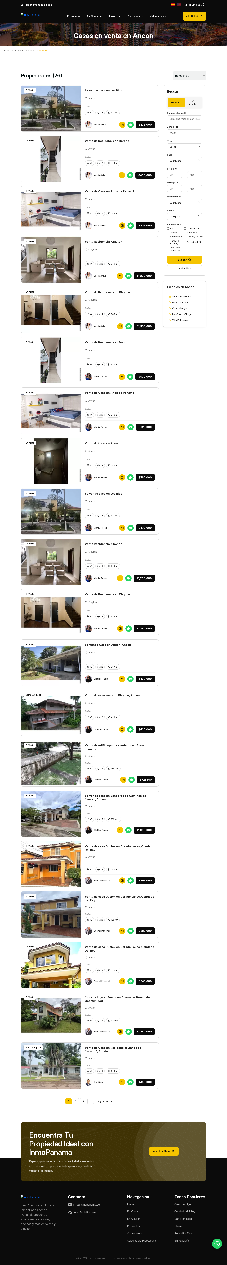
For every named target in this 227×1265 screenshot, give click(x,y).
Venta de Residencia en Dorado (107, 141)
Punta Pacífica (183, 1233)
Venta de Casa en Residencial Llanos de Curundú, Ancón (113, 1049)
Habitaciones (174, 196)
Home (7, 50)
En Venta (72, 16)
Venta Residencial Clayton (103, 241)
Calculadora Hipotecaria (141, 1240)
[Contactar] (122, 125)
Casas (31, 50)
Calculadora (157, 16)
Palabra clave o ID (176, 113)
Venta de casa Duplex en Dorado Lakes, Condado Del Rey (119, 848)
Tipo (169, 141)
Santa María (181, 1240)
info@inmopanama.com (38, 5)
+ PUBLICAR (192, 16)
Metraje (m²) (173, 182)
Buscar (182, 259)
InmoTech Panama (84, 1212)
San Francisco (183, 1218)
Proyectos (114, 16)
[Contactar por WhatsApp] (217, 1244)
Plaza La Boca (180, 302)
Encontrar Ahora (161, 1151)
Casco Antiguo (183, 1204)
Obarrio (178, 1226)
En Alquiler (93, 16)
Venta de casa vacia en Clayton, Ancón (112, 695)
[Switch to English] (179, 4)
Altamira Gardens (181, 296)
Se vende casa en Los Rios (103, 90)
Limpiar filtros (184, 268)
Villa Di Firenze (180, 320)
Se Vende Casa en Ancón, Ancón (108, 644)
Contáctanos (135, 16)
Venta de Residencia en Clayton (107, 292)
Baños (170, 210)
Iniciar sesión (194, 5)
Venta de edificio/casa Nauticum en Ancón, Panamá (115, 747)
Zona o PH (172, 126)
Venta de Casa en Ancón (102, 443)
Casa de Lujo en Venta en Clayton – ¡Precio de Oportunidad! (117, 999)
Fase (169, 154)
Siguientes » (104, 1101)
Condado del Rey (184, 1211)
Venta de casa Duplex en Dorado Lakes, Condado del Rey (119, 898)
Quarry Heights (180, 308)
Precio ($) (172, 168)
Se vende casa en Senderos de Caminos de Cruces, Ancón (115, 797)
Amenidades (174, 224)
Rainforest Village (182, 314)
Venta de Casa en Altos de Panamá (109, 191)
